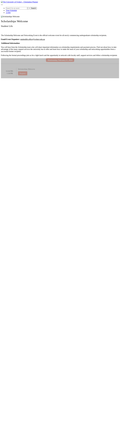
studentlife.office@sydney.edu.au (32, 39)
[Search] (28, 8)
